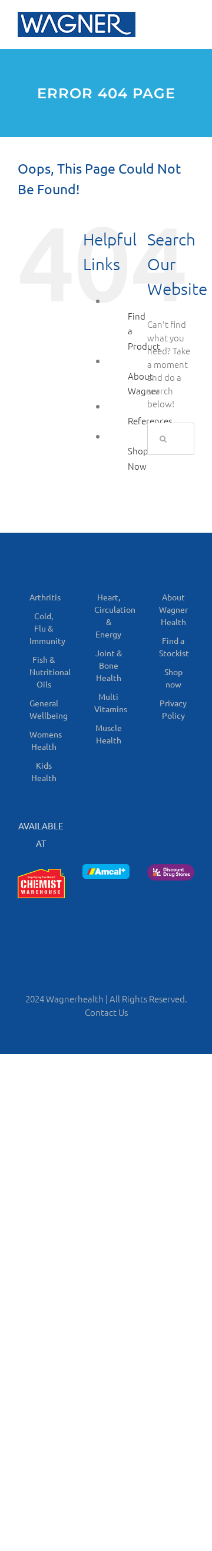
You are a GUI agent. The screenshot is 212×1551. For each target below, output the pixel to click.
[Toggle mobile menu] (188, 24)
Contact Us (106, 1012)
